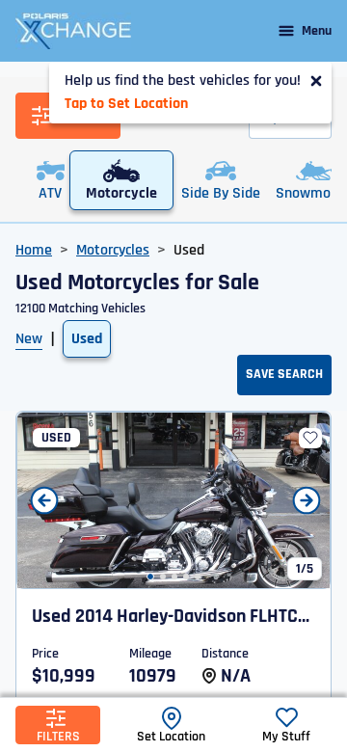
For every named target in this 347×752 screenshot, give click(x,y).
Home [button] (33, 250)
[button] (150, 576)
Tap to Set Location (126, 104)
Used (86, 339)
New (28, 339)
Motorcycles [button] (112, 250)
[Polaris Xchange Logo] (73, 31)
